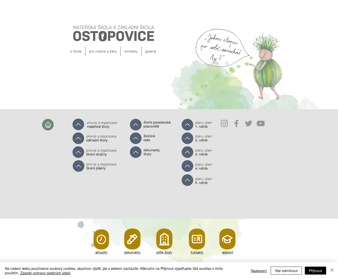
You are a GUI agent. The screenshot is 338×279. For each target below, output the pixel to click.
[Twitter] (248, 123)
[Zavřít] (332, 270)
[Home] (48, 124)
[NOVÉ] (101, 239)
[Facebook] (236, 123)
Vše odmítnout (286, 270)
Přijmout (315, 270)
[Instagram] (224, 123)
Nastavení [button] (259, 270)
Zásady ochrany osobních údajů (45, 272)
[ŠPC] (78, 124)
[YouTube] (261, 123)
